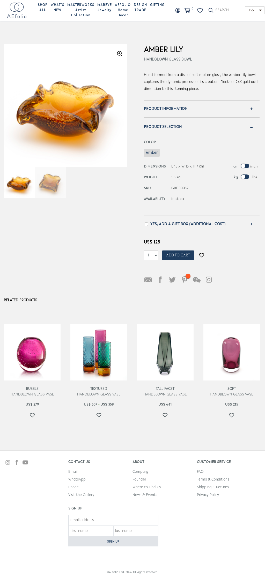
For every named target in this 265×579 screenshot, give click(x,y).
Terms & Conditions (213, 480)
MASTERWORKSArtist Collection (80, 10)
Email (72, 472)
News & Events (144, 495)
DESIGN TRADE (140, 7)
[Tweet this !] (172, 280)
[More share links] (221, 280)
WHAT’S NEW (57, 7)
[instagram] (8, 463)
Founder (139, 480)
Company (140, 472)
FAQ (200, 472)
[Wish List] (200, 10)
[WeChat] (197, 280)
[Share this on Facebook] (160, 280)
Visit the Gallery (81, 495)
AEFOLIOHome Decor (123, 10)
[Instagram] (209, 280)
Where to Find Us (146, 487)
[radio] (152, 153)
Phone (73, 487)
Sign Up (113, 541)
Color (150, 142)
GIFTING (157, 5)
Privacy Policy (208, 495)
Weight (150, 177)
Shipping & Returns (213, 487)
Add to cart (178, 255)
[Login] (177, 10)
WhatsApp (77, 480)
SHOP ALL (43, 7)
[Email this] (148, 280)
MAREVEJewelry (104, 7)
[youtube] (25, 463)
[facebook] (16, 463)
